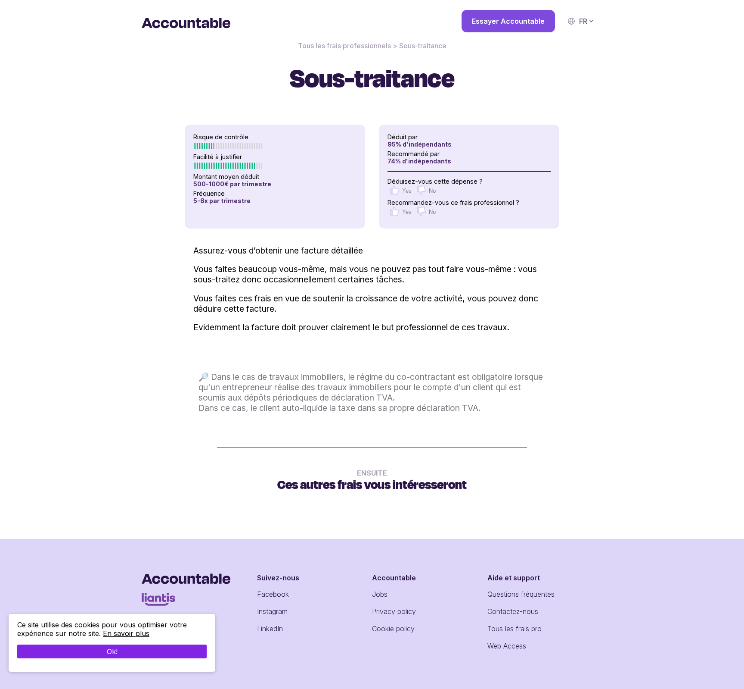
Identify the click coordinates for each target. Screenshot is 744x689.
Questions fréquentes (521, 594)
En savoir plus (126, 633)
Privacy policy (394, 611)
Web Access (506, 646)
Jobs (380, 594)
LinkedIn (270, 628)
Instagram (272, 611)
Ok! (112, 651)
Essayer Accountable (508, 21)
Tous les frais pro (514, 628)
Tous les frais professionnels (344, 45)
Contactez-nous (512, 611)
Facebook (273, 594)
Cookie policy (393, 628)
